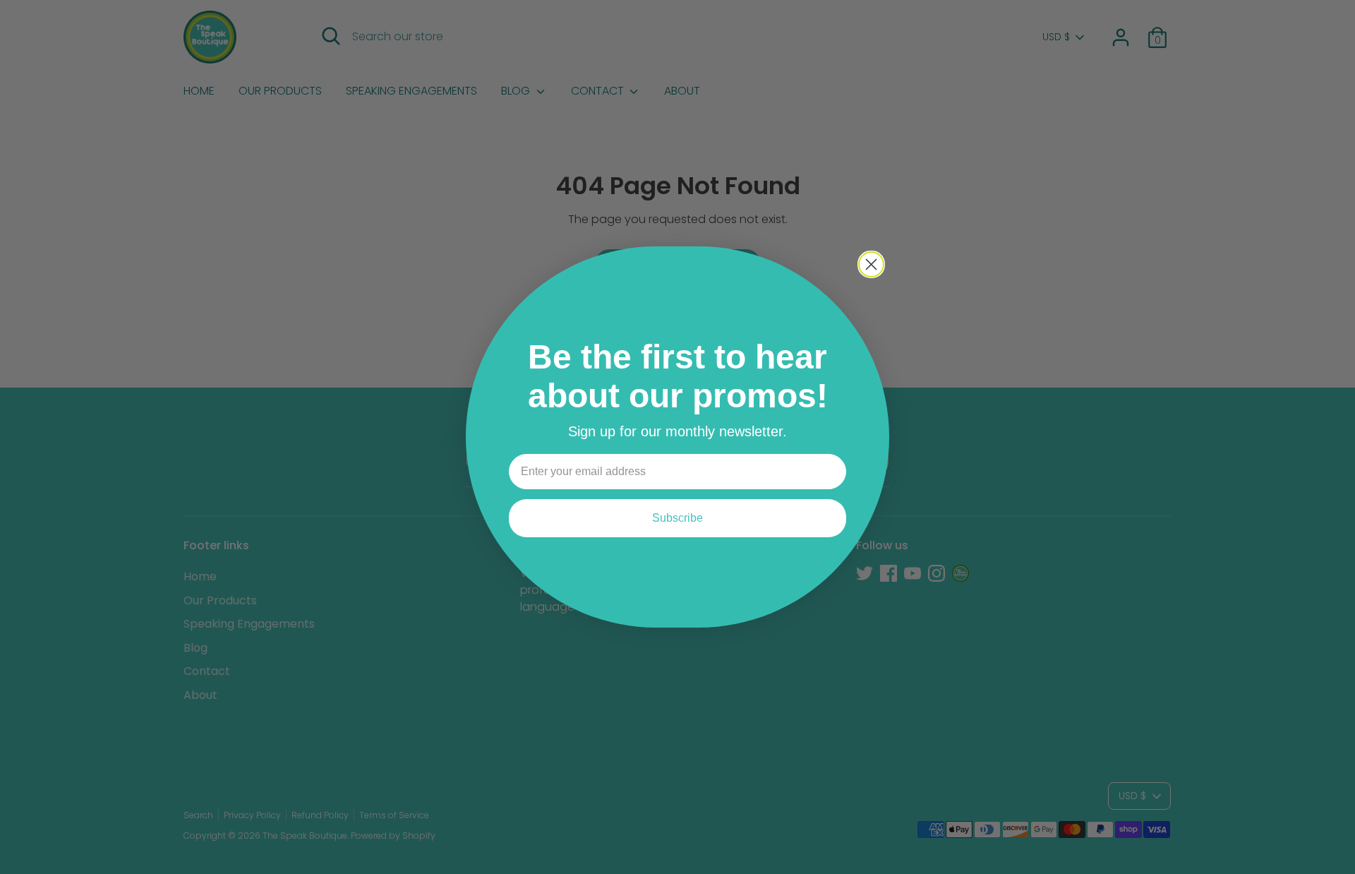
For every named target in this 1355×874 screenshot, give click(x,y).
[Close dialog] (871, 264)
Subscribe (677, 518)
